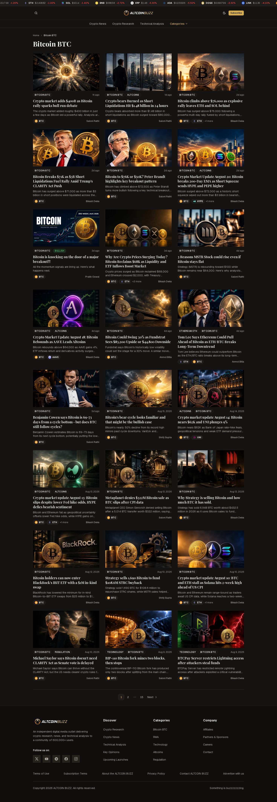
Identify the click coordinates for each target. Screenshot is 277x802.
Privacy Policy (156, 773)
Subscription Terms (75, 773)
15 (141, 697)
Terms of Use (41, 773)
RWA (156, 737)
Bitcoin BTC (42, 94)
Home (36, 35)
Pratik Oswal (92, 276)
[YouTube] (46, 759)
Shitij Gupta (165, 437)
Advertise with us (233, 773)
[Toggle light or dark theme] (224, 13)
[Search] (36, 13)
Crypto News (97, 23)
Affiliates (208, 729)
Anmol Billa (166, 357)
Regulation (62, 652)
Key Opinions (111, 752)
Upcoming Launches (115, 759)
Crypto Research (123, 23)
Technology (115, 652)
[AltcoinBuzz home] (138, 13)
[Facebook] (66, 759)
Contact (208, 752)
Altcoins (133, 94)
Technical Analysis (152, 23)
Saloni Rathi (92, 121)
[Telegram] (56, 759)
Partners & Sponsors (215, 737)
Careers (208, 744)
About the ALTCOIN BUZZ (117, 773)
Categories (177, 23)
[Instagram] (76, 759)
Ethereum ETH (188, 331)
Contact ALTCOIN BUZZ (194, 773)
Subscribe (236, 12)
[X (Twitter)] (37, 759)
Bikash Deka (237, 121)
